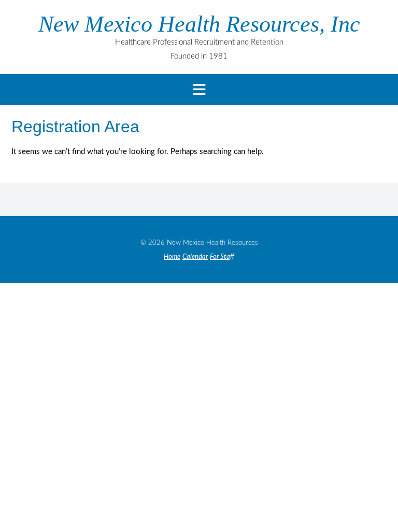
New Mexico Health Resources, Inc (199, 24)
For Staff (222, 257)
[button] (199, 89)
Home (172, 257)
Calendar (195, 257)
